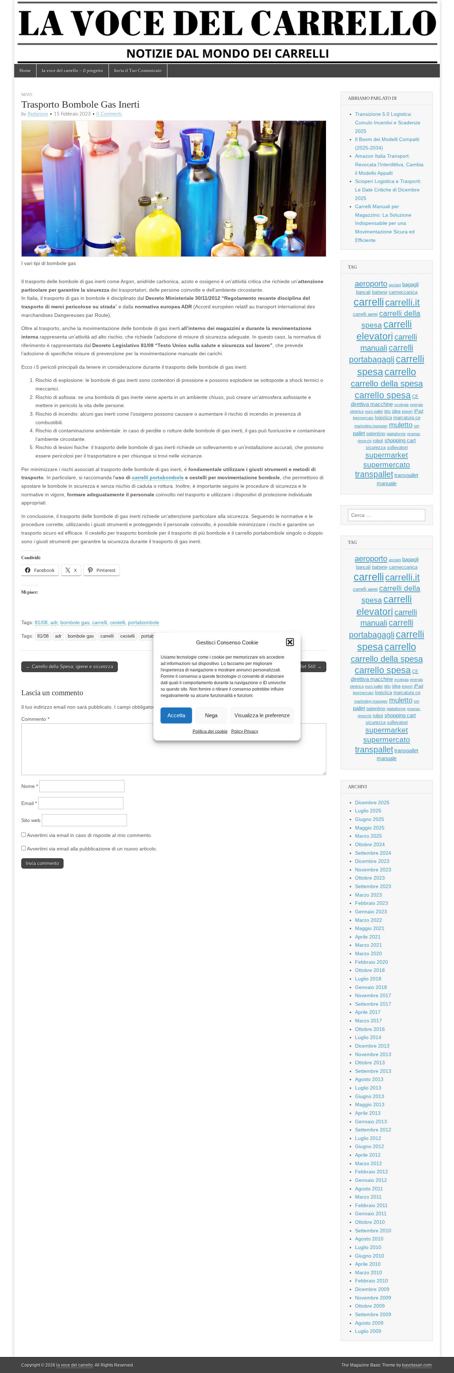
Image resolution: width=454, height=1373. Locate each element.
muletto (401, 425)
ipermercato (363, 418)
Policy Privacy (244, 731)
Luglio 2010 (368, 1247)
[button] (290, 642)
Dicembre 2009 (372, 1289)
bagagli (410, 284)
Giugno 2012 (369, 1146)
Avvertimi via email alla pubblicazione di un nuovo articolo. (92, 849)
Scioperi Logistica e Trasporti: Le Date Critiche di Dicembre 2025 (388, 189)
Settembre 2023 (373, 886)
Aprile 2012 (368, 1155)
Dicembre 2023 (372, 861)
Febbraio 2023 (371, 903)
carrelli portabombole (158, 477)
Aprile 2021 (368, 937)
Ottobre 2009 (370, 1306)
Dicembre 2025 (372, 802)
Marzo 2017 (368, 1020)
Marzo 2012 (368, 1163)
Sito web (30, 820)
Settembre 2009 (373, 1314)
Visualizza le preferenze (262, 715)
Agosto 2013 (369, 1079)
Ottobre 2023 (370, 878)
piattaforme (396, 434)
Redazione (38, 114)
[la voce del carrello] (227, 32)
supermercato (386, 464)
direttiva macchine (372, 404)
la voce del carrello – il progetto (72, 70)
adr (53, 622)
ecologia (401, 404)
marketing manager (371, 426)
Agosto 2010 (369, 1239)
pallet (359, 433)
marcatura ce (406, 417)
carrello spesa (383, 395)
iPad (418, 411)
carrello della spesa (387, 383)
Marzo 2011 (368, 1197)
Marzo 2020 (368, 953)
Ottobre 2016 (370, 1029)
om (416, 426)
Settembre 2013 (373, 1071)
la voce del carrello (74, 1365)
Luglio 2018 (368, 979)
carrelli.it (402, 302)
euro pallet (374, 411)
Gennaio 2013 (371, 1121)
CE (415, 396)
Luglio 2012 (368, 1138)
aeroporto (371, 283)
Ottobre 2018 (370, 970)
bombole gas (74, 622)
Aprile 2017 (368, 1012)
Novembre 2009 (373, 1298)
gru (387, 411)
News (26, 95)
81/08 (41, 622)
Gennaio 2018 (371, 987)
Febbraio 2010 (371, 1280)
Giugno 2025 (369, 819)
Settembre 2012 (373, 1130)
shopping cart (400, 440)
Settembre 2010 (373, 1230)
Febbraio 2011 (371, 1205)
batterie (379, 292)
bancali (363, 292)
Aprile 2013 (368, 1113)
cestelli (117, 622)
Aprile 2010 (368, 1264)
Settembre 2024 (373, 853)
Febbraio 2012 (371, 1171)
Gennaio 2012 (371, 1180)
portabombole (143, 622)
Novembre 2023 (373, 869)
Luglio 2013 (368, 1088)
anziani (395, 285)
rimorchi (364, 441)
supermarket (386, 455)
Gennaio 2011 (371, 1213)
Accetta (176, 715)
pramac (413, 434)
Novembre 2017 (373, 995)
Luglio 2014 (368, 1037)
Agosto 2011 (369, 1188)
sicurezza (376, 447)
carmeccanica (403, 292)
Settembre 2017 (373, 1004)
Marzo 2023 (368, 895)
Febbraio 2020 (371, 962)
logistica (383, 417)
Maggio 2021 (369, 928)
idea (396, 411)
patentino (375, 433)
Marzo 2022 (368, 920)
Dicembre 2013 (372, 1046)
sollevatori (397, 447)
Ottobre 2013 (370, 1062)
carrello (400, 371)
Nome (29, 786)
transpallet (374, 474)
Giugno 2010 (369, 1256)
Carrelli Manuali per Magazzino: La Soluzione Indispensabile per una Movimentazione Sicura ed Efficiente (385, 223)
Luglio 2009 (368, 1331)
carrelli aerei (365, 314)
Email (29, 803)
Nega (211, 715)
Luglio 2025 (368, 810)
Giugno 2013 (369, 1096)
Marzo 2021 (368, 945)
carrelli (99, 622)
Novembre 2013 (373, 1054)
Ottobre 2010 (370, 1222)
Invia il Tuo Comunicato (138, 70)
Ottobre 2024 (370, 844)
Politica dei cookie (210, 731)
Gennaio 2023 (371, 911)
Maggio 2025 (369, 828)
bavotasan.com (417, 1365)
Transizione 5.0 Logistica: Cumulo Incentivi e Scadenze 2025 (387, 122)
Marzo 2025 (368, 836)
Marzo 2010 (368, 1272)
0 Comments (109, 114)
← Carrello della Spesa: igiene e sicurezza (69, 666)
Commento (35, 719)
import (407, 411)
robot (378, 440)
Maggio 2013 (369, 1104)
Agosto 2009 (369, 1323)
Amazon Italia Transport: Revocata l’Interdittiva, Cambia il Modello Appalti (389, 164)
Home (25, 70)
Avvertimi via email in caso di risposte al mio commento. (89, 835)
